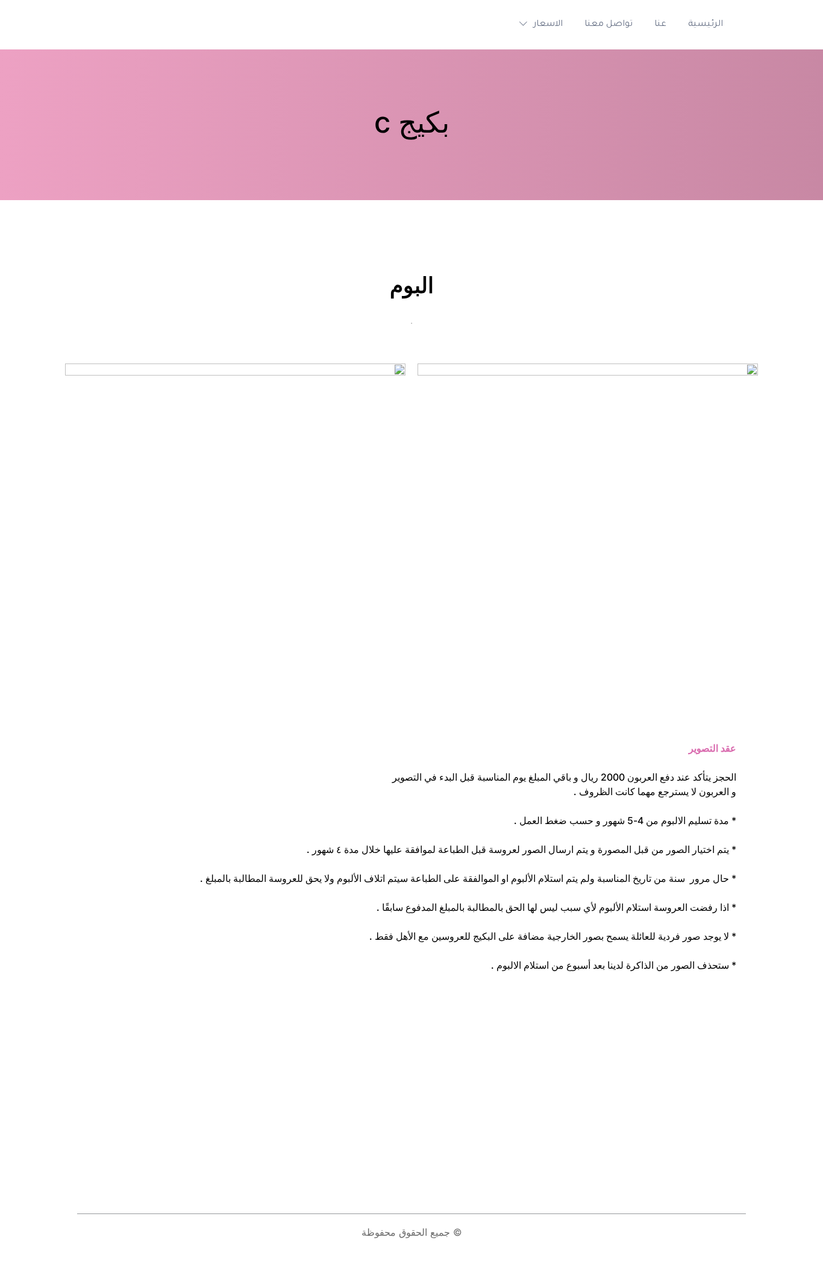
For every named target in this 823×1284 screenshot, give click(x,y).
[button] (538, 24)
